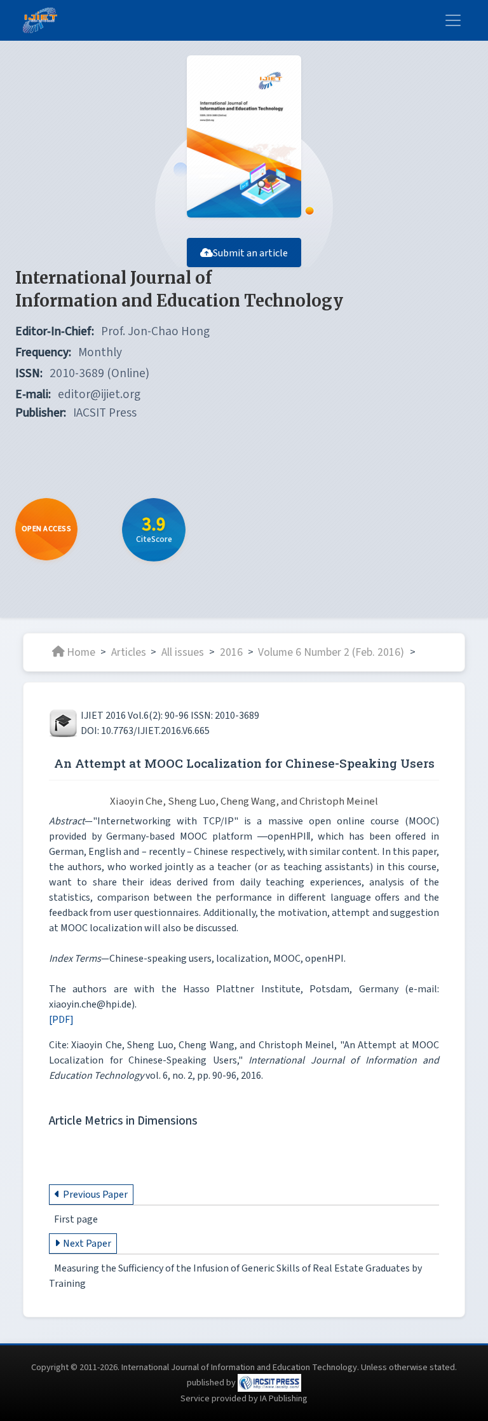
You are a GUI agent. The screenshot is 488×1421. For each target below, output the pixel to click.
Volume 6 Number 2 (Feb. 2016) (332, 652)
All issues (182, 652)
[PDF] (61, 1020)
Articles (128, 652)
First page (76, 1219)
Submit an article (250, 253)
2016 (231, 652)
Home (81, 652)
